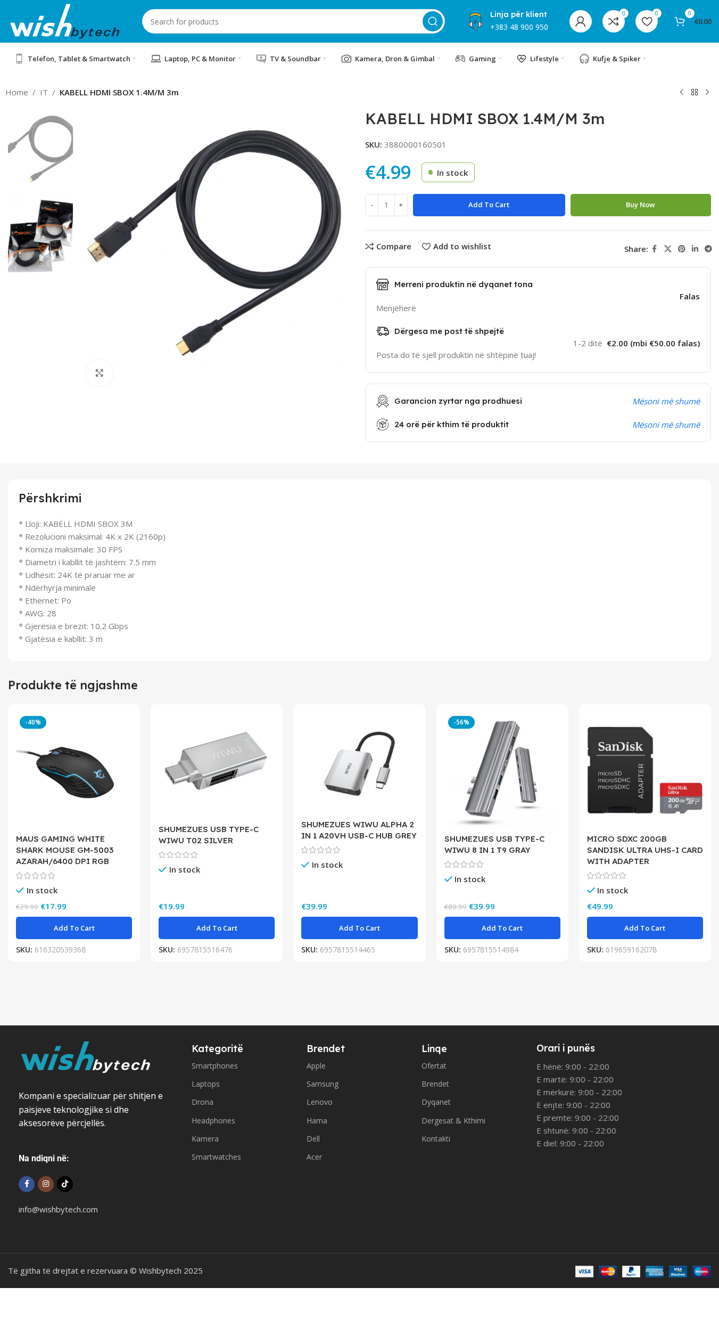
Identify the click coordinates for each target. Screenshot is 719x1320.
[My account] (580, 21)
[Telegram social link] (708, 249)
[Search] (433, 21)
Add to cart (488, 204)
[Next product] (707, 92)
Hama (317, 1120)
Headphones (213, 1120)
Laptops (206, 1084)
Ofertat (434, 1066)
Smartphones (215, 1066)
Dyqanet (436, 1102)
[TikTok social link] (65, 1184)
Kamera (205, 1139)
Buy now (640, 204)
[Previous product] (681, 92)
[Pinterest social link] (682, 249)
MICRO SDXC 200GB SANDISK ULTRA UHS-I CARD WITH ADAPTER (645, 850)
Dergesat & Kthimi (453, 1120)
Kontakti (436, 1139)
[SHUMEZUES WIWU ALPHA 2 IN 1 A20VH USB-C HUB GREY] (359, 763)
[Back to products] (694, 92)
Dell (313, 1139)
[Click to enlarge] (99, 373)
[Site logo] (64, 20)
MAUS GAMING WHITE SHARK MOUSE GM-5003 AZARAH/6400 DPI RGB (64, 850)
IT (44, 92)
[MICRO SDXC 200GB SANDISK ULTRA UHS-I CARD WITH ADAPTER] (645, 770)
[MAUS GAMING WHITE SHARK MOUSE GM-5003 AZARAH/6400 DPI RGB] (74, 770)
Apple (316, 1066)
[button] (74, 928)
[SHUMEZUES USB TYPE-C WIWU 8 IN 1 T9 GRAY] (502, 770)
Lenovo (320, 1102)
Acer (314, 1157)
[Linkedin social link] (695, 249)
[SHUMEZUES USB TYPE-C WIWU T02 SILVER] (217, 765)
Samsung (322, 1084)
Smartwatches (216, 1157)
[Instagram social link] (46, 1184)
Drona (202, 1102)
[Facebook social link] (654, 249)
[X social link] (668, 249)
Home (16, 92)
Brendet (435, 1084)
